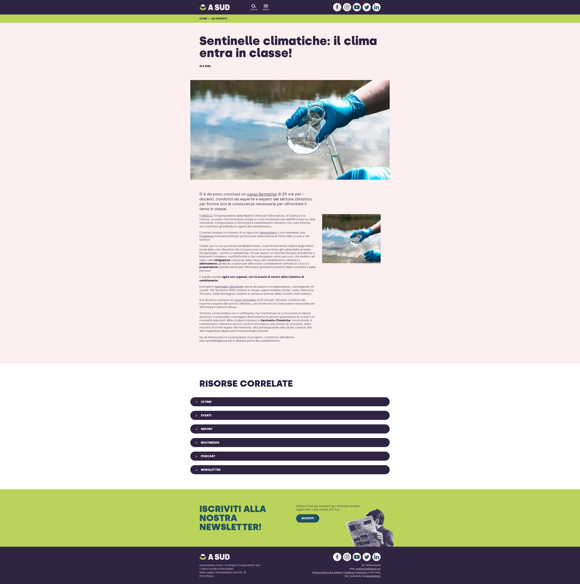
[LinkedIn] (376, 7)
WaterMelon (373, 576)
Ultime (203, 18)
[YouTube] (357, 7)
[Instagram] (347, 7)
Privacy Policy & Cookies (327, 572)
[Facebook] (337, 7)
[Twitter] (366, 7)
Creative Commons (355, 572)
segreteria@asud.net (368, 568)
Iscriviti (307, 518)
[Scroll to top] (573, 580)
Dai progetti (219, 18)
